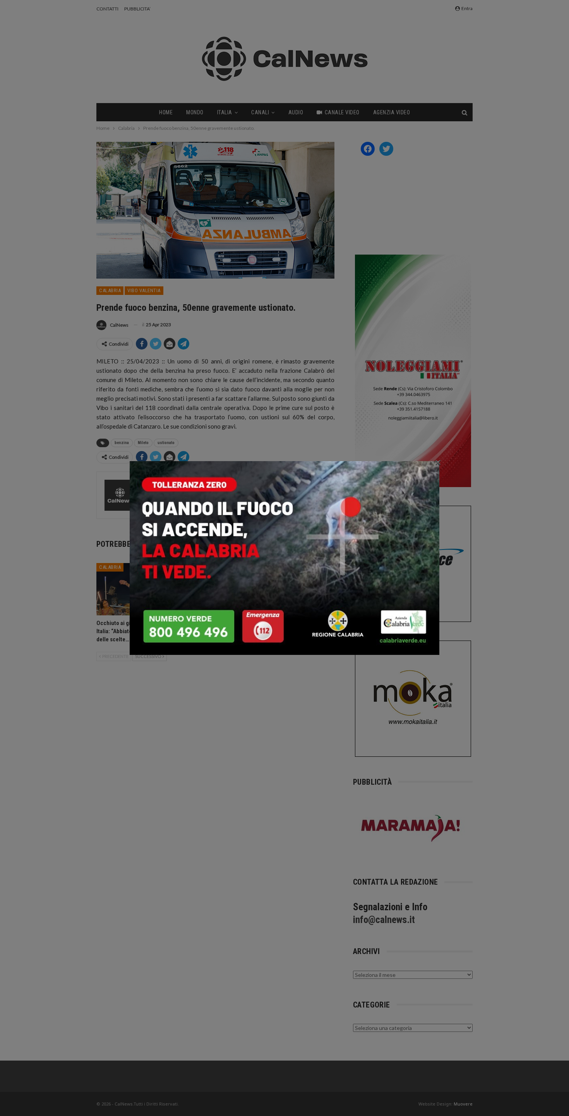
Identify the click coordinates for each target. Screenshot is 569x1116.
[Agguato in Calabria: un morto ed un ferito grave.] (297, 589)
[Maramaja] (411, 828)
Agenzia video (391, 112)
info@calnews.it (384, 919)
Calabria (110, 290)
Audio (295, 112)
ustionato (166, 443)
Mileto (143, 443)
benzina (122, 443)
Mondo (195, 112)
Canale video (342, 112)
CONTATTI (107, 9)
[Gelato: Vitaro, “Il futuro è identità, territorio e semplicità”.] (215, 589)
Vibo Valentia (144, 290)
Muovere (463, 1104)
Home (166, 112)
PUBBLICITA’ (137, 9)
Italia (224, 112)
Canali (260, 112)
